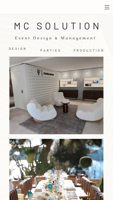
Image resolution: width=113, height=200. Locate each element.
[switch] (107, 7)
